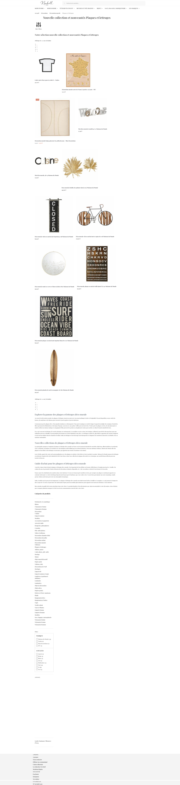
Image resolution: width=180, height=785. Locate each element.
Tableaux (37, 545)
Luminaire (38, 581)
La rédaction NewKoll (39, 767)
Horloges (37, 569)
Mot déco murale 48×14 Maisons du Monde (47, 175)
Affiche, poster (39, 549)
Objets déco (38, 588)
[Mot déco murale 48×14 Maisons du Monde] (47, 161)
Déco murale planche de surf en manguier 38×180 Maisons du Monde (54, 390)
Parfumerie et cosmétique (42, 502)
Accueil (37, 13)
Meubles (37, 518)
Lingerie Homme (40, 612)
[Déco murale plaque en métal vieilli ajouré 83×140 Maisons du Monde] (96, 264)
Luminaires (38, 583)
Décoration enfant (40, 540)
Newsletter (36, 779)
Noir (39, 665)
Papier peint (38, 562)
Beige (39, 656)
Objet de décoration (40, 586)
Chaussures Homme (41, 509)
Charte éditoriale (38, 764)
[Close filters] (35, 753)
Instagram (36, 777)
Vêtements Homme (40, 625)
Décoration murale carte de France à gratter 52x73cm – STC (79, 89)
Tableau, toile (39, 564)
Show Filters (38, 29)
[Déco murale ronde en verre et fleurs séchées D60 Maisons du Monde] (54, 264)
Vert (39, 669)
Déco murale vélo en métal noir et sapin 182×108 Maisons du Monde (95, 236)
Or (39, 667)
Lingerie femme (39, 610)
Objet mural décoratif (41, 559)
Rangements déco (40, 598)
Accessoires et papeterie (42, 521)
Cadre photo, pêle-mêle (42, 552)
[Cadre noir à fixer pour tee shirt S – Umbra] (47, 65)
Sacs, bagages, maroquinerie (43, 617)
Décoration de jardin (41, 538)
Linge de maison (39, 516)
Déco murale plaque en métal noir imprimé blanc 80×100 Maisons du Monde (56, 340)
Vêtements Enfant (40, 620)
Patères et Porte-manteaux (42, 593)
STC (39, 645)
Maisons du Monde (43, 639)
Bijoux (37, 504)
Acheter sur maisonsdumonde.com (47, 96)
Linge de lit (38, 571)
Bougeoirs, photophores (42, 526)
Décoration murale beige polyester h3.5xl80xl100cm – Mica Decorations (55, 141)
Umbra (40, 641)
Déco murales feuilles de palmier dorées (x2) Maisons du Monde (80, 187)
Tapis (36, 603)
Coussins (37, 528)
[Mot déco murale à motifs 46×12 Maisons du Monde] (92, 112)
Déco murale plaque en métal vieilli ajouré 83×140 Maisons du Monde (96, 286)
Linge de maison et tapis (42, 574)
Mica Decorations (43, 643)
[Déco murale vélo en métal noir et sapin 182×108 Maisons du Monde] (95, 215)
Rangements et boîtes (41, 600)
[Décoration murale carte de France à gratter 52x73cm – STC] (79, 70)
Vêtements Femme (40, 622)
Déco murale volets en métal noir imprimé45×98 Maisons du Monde (54, 236)
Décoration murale (55, 13)
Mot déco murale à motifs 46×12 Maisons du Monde (92, 129)
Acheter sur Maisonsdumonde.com (92, 147)
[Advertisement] (44, 707)
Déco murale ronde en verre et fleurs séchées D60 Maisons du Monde (54, 286)
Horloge (37, 554)
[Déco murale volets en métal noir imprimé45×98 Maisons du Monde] (54, 215)
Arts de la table (39, 523)
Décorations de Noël (41, 567)
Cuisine (37, 513)
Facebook (36, 774)
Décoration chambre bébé (42, 535)
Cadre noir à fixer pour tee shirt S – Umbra (47, 80)
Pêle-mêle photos (40, 530)
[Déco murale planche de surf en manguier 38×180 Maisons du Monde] (54, 368)
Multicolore (41, 663)
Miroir (37, 557)
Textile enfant (39, 605)
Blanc (39, 658)
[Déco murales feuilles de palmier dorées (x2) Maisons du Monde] (80, 167)
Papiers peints (39, 590)
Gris (39, 660)
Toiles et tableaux (40, 533)
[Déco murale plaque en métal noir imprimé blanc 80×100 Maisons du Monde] (56, 316)
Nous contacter (37, 759)
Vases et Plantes (39, 608)
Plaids (36, 595)
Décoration (44, 13)
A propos (35, 757)
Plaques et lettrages (40, 547)
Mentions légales (38, 769)
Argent (40, 654)
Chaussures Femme (40, 507)
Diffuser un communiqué (40, 762)
